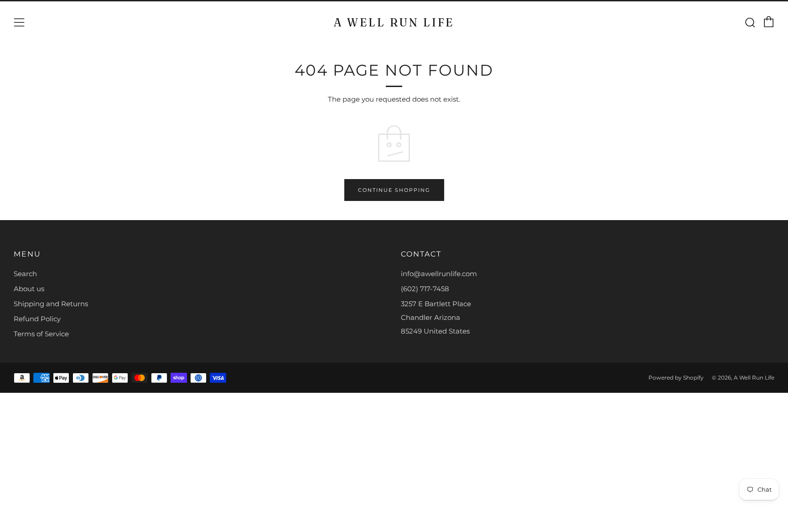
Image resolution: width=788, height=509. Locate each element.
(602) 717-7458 (425, 288)
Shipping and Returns (51, 303)
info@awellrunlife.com (439, 273)
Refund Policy (37, 318)
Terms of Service (41, 333)
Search (25, 273)
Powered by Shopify (676, 377)
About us (29, 288)
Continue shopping (394, 190)
